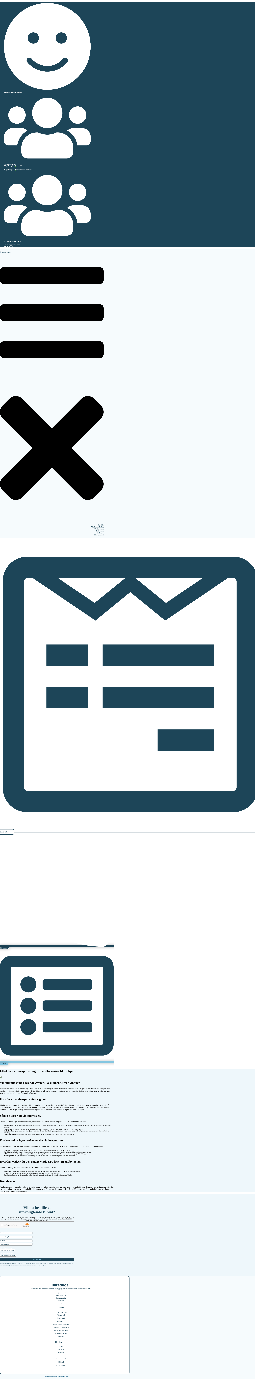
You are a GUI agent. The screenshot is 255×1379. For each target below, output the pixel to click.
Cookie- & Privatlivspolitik (61, 1327)
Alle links (61, 1336)
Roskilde (61, 1353)
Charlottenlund (61, 1359)
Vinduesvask (61, 1315)
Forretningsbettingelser (61, 1330)
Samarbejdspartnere (61, 1333)
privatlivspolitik (42, 1265)
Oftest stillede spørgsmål (61, 1324)
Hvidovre (61, 1349)
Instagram (61, 1303)
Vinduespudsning (61, 1312)
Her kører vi (61, 1321)
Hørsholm (61, 1356)
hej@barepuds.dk (61, 1293)
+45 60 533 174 (61, 1295)
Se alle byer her (61, 1365)
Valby (61, 1346)
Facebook (61, 1300)
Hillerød (61, 1362)
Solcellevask (61, 1318)
